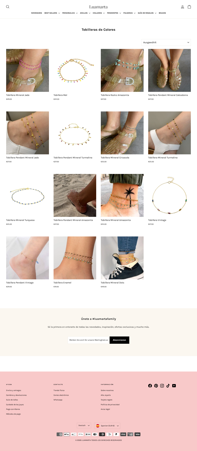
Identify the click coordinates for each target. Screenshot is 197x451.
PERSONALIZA (68, 13)
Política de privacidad (110, 404)
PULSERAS (128, 13)
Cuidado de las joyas (15, 404)
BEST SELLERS (51, 13)
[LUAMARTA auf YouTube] (174, 386)
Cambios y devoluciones (16, 395)
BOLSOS (162, 13)
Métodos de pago (13, 414)
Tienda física (59, 390)
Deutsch (81, 425)
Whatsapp (58, 400)
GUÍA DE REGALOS (146, 13)
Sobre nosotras (107, 390)
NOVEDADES (36, 13)
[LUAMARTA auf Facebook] (150, 386)
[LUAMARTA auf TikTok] (168, 386)
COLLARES (97, 13)
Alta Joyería (106, 395)
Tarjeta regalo (106, 400)
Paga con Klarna (13, 409)
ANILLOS (84, 13)
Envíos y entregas (13, 390)
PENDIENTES (113, 13)
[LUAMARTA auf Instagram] (162, 386)
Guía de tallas (12, 400)
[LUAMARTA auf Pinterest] (156, 386)
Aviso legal (105, 409)
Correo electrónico (61, 395)
